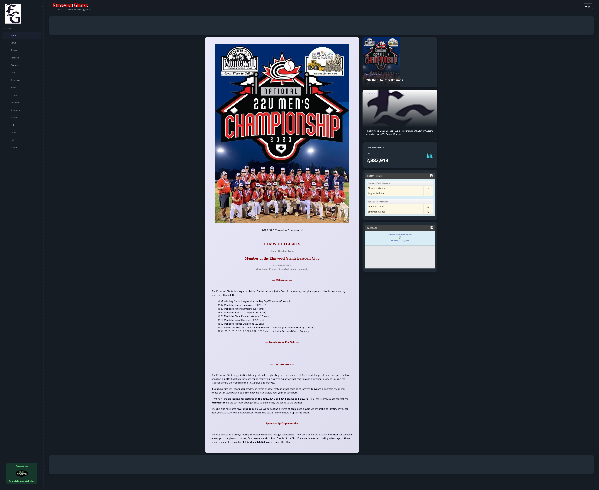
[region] (22, 245)
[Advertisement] (321, 26)
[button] (571, 6)
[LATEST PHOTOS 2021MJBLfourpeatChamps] (400, 85)
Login (588, 6)
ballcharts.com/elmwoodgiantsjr (74, 9)
